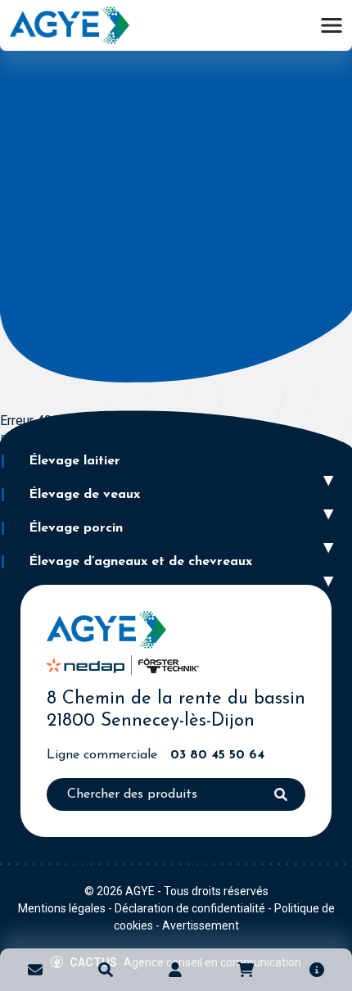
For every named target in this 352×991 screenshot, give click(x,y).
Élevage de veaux (84, 494)
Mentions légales (62, 908)
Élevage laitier (74, 461)
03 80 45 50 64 (217, 755)
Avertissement (200, 925)
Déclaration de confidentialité (190, 908)
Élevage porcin (76, 528)
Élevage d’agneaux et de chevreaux (140, 561)
